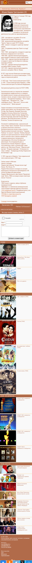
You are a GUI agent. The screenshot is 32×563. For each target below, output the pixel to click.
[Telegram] (16, 561)
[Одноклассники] (10, 561)
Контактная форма (6, 547)
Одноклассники (5, 555)
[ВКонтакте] (3, 561)
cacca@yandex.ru (5, 545)
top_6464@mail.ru (5, 544)
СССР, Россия (14, 9)
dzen (2, 552)
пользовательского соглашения (9, 539)
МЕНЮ (2, 3)
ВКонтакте (4, 554)
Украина (21, 9)
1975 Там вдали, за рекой (9, 196)
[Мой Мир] (29, 561)
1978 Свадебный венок (8, 190)
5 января (4, 201)
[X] (22, 561)
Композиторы (6, 9)
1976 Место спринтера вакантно (11, 194)
